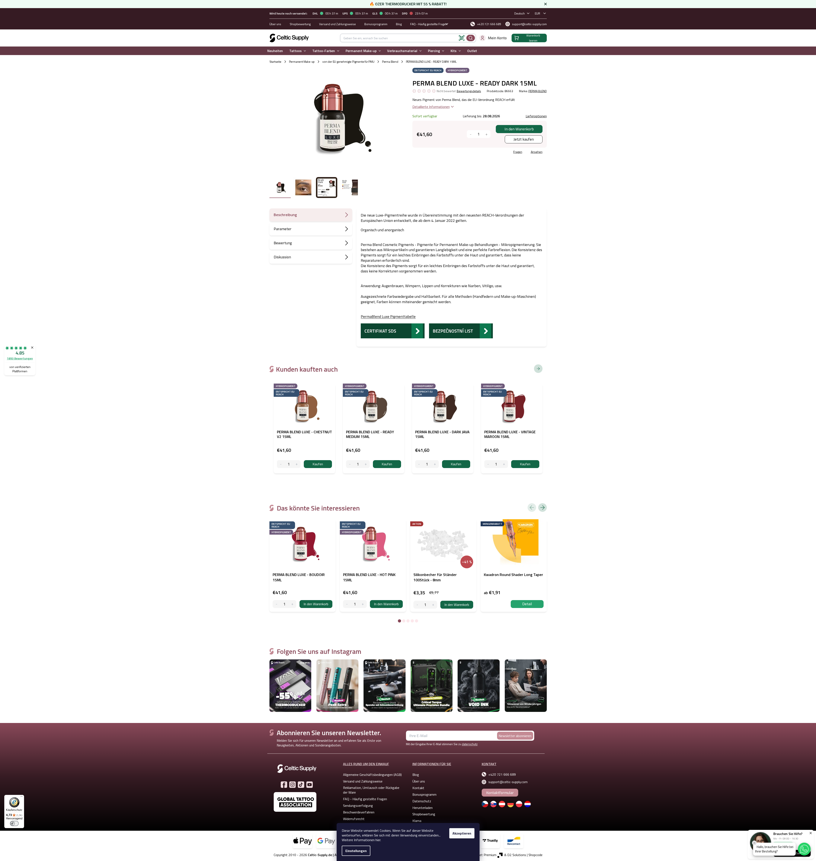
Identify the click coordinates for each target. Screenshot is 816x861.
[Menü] (21, 797)
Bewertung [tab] (283, 243)
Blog (399, 24)
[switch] (14, 823)
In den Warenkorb (519, 129)
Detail (527, 604)
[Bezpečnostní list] (461, 330)
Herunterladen (422, 807)
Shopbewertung (300, 24)
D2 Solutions (516, 854)
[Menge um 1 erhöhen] (486, 134)
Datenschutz (421, 801)
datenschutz (470, 744)
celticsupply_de (292, 784)
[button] (804, 849)
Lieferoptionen (536, 116)
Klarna (416, 820)
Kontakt (418, 787)
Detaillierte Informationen (431, 106)
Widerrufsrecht (354, 818)
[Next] (542, 507)
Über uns (275, 24)
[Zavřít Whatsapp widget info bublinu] (754, 843)
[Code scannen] (461, 38)
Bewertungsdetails (469, 91)
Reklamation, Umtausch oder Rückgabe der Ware (371, 790)
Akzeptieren (461, 833)
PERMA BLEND (537, 91)
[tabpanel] (302, 565)
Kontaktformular (500, 793)
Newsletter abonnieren (515, 735)
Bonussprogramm (375, 24)
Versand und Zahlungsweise (337, 24)
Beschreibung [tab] (285, 215)
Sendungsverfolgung (358, 805)
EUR (537, 13)
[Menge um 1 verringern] (471, 134)
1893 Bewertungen (20, 358)
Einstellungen (356, 850)
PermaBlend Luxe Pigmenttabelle (388, 316)
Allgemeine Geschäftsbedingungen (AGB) (372, 774)
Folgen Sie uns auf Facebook (284, 784)
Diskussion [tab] (282, 257)
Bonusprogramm (424, 794)
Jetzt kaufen (523, 139)
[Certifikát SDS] (393, 330)
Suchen (470, 38)
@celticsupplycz (301, 784)
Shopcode (535, 854)
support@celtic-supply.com (508, 782)
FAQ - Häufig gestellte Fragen (428, 24)
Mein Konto (497, 38)
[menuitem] (275, 51)
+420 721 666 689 (502, 774)
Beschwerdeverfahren (358, 812)
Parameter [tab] (282, 229)
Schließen (444, 152)
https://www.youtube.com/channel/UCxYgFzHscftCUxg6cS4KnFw (309, 784)
